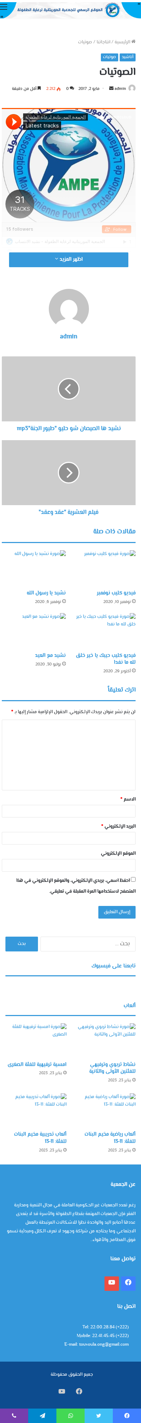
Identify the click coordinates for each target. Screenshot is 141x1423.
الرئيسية (123, 42)
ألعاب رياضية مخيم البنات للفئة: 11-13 (110, 1138)
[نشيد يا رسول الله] (34, 568)
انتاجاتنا (103, 42)
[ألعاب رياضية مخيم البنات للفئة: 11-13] (105, 1110)
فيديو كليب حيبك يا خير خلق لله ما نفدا (106, 659)
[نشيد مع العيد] (34, 631)
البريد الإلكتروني (118, 826)
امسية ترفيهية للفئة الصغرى (37, 1065)
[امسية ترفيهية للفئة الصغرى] (36, 1040)
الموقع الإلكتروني (118, 853)
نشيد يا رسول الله (46, 593)
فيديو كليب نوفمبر (116, 593)
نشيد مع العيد (50, 656)
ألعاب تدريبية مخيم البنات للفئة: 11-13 (40, 1138)
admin (120, 89)
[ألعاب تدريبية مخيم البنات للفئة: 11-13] (36, 1110)
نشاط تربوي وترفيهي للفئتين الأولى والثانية (112, 1068)
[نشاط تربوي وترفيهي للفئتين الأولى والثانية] (105, 1040)
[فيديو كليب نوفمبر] (104, 568)
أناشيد (127, 57)
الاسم (128, 799)
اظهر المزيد (70, 260)
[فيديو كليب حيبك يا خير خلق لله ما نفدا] (104, 631)
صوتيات (85, 42)
